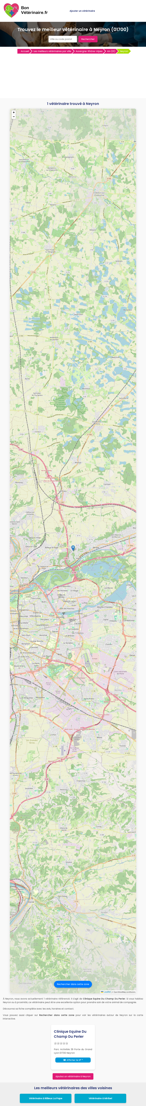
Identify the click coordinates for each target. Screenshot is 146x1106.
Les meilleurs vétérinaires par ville (52, 51)
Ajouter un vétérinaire (82, 11)
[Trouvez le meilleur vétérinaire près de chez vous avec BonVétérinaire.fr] (26, 17)
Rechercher (88, 39)
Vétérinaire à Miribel (100, 1098)
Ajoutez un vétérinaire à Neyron (73, 1076)
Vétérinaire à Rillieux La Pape (45, 1098)
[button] (73, 548)
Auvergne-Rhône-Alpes (89, 51)
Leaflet (107, 991)
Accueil (25, 51)
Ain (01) (111, 51)
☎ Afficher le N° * (73, 1060)
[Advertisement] (73, 75)
